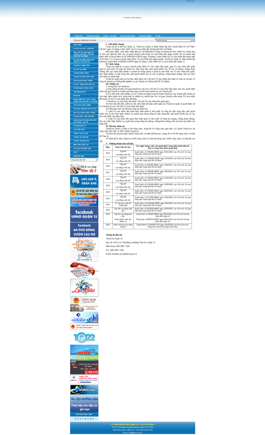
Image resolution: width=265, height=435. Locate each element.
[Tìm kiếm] (192, 41)
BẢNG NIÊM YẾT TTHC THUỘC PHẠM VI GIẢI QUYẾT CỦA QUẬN (85, 100)
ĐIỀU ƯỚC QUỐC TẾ (80, 145)
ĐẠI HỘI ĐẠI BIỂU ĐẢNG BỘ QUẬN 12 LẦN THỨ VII (83, 61)
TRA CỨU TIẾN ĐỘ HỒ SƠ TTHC (85, 109)
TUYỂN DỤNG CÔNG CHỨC (83, 88)
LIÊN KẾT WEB (78, 156)
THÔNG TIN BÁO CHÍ (81, 141)
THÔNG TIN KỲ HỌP (80, 133)
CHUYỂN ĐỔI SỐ (79, 92)
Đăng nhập (190, 1)
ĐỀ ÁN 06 (76, 96)
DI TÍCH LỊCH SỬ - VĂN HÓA (83, 48)
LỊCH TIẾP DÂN (78, 129)
